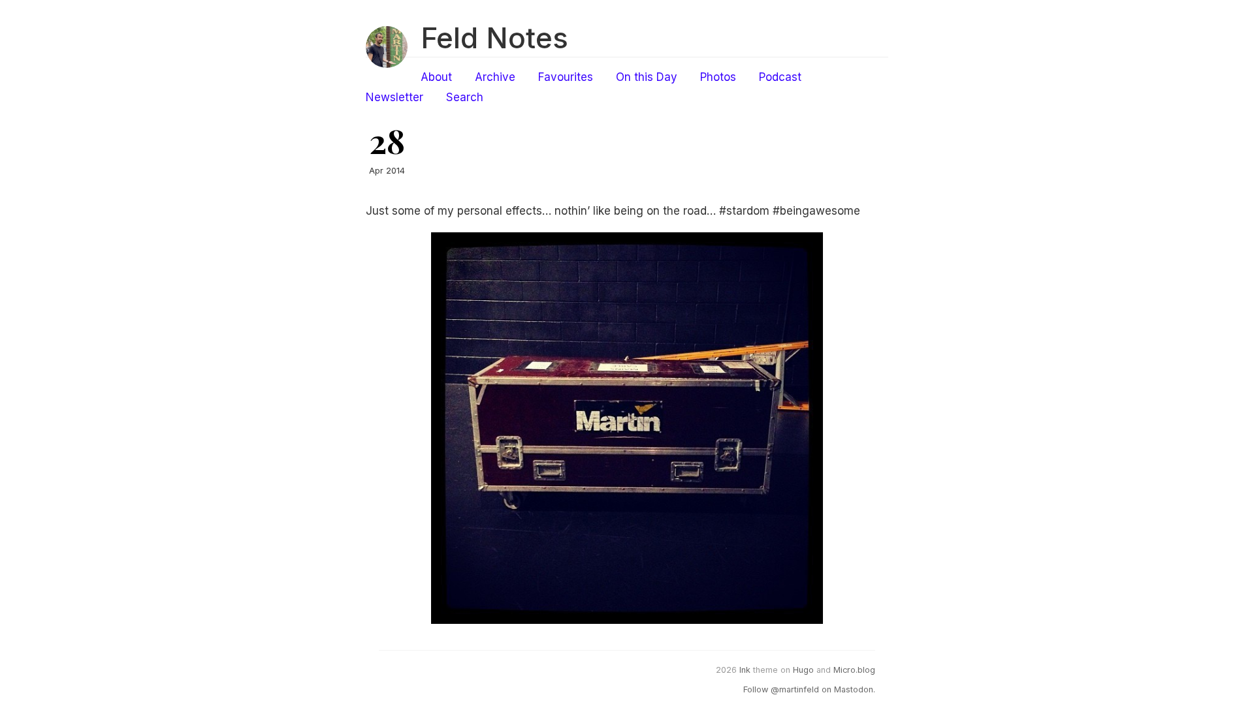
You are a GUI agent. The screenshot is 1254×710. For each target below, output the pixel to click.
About (436, 77)
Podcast (780, 77)
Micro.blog (854, 670)
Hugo (803, 670)
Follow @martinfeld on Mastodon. (809, 689)
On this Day (646, 77)
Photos (718, 77)
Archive (495, 77)
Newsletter (394, 97)
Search (464, 97)
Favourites (565, 77)
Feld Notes (494, 37)
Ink (744, 670)
